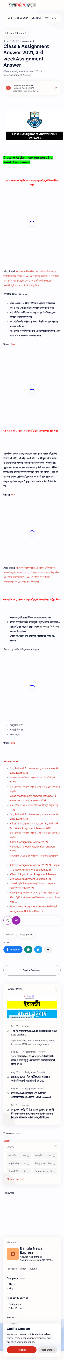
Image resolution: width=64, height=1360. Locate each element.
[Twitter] (22, 1269)
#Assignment (26, 934)
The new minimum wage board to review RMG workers (34, 1033)
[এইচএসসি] (42, 1052)
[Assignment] (31, 1052)
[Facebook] (12, 1269)
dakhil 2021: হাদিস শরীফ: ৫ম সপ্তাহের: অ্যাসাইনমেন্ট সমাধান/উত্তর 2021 (30, 1079)
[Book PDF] (36, 18)
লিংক (13, 344)
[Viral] (54, 18)
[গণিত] (46, 18)
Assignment (11, 761)
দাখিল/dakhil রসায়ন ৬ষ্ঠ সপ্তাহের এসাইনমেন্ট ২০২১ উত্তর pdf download (31, 1095)
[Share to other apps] (48, 949)
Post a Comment (32, 970)
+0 (16, 920)
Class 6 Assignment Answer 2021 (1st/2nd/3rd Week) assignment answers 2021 (32, 846)
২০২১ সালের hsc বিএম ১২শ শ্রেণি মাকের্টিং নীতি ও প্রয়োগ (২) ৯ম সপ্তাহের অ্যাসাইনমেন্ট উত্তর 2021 (33, 1060)
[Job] (10, 18)
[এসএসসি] (41, 1072)
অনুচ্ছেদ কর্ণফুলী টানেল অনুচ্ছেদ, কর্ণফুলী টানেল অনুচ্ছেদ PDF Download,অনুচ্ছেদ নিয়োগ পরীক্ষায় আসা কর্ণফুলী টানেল (32, 1114)
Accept (22, 1349)
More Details (48, 1349)
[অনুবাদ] (26, 1026)
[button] (13, 949)
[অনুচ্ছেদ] (27, 1105)
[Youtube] (32, 1269)
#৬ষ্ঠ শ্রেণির (9, 934)
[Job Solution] (21, 18)
